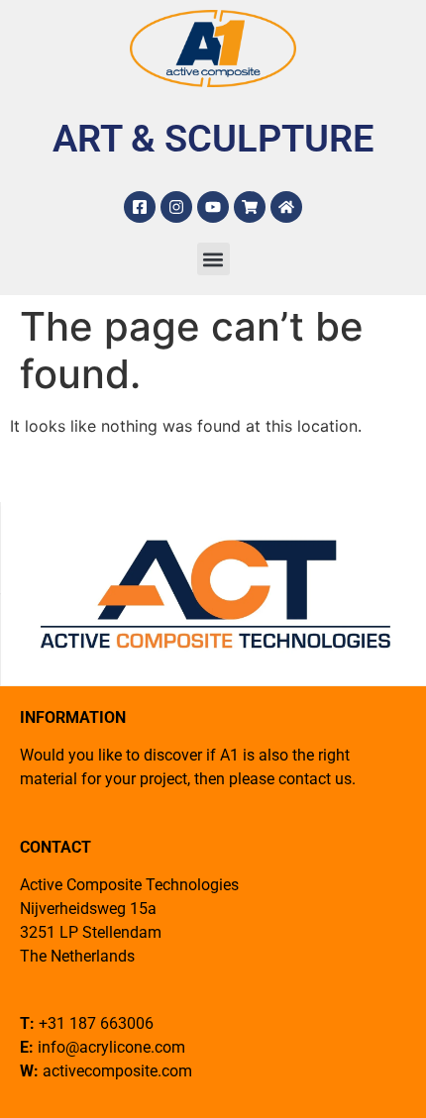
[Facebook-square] (140, 207)
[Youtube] (213, 207)
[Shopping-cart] (250, 207)
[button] (213, 259)
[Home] (286, 207)
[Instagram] (176, 207)
